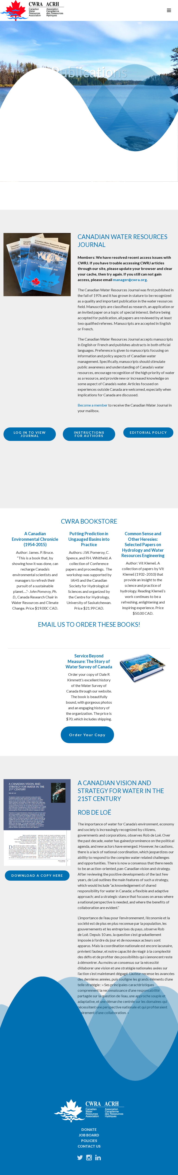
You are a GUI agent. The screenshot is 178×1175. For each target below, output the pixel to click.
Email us (51, 624)
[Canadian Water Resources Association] (32, 10)
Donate (89, 1129)
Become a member (93, 405)
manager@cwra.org (130, 279)
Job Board (89, 1135)
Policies (89, 1141)
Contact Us (89, 1146)
